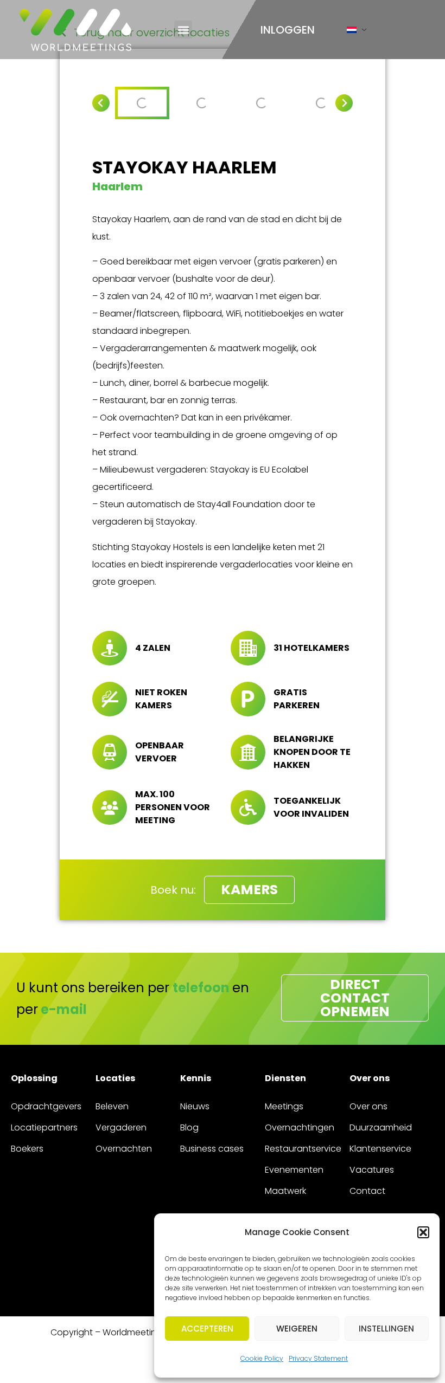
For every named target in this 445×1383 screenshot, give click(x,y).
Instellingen (386, 1328)
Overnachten (124, 1148)
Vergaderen (121, 1127)
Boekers (27, 1148)
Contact (367, 1191)
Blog (189, 1127)
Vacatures (371, 1170)
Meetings (284, 1106)
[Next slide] (344, 103)
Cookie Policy (261, 1358)
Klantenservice (380, 1148)
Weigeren (296, 1328)
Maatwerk (285, 1191)
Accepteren (207, 1328)
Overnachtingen (299, 1127)
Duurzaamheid (380, 1127)
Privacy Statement (318, 1358)
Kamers (249, 889)
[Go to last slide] (101, 103)
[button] (423, 1232)
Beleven (112, 1106)
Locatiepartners (44, 1127)
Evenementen (294, 1170)
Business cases (212, 1148)
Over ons (368, 1106)
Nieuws (194, 1106)
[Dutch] (351, 32)
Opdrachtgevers (46, 1106)
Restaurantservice (303, 1148)
